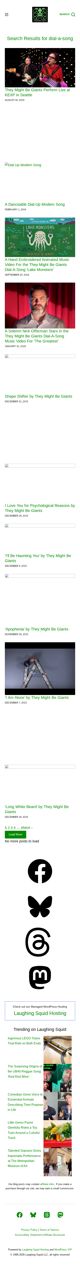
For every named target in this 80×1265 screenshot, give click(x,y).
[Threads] (40, 955)
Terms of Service (49, 1229)
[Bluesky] (40, 920)
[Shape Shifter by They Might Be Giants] (40, 374)
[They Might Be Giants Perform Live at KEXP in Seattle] (40, 68)
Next (27, 828)
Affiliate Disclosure (54, 1234)
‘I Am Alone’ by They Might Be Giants (37, 697)
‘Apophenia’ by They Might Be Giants (36, 629)
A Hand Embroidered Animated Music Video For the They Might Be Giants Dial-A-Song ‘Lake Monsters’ (37, 264)
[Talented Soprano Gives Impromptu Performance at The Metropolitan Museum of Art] (57, 1162)
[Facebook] (40, 885)
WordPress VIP (63, 1249)
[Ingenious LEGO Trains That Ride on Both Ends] (57, 1049)
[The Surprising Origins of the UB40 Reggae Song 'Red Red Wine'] (57, 1077)
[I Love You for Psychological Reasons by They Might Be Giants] (40, 483)
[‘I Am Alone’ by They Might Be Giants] (40, 668)
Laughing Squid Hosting (40, 1013)
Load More (15, 834)
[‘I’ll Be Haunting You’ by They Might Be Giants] (40, 538)
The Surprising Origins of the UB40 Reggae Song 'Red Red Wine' (25, 1071)
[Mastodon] (40, 991)
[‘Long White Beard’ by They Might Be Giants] (40, 784)
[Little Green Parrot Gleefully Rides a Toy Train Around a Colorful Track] (57, 1134)
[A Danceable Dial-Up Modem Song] (40, 182)
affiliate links (47, 1184)
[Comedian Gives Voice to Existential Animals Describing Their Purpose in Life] (57, 1106)
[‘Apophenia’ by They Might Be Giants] (40, 600)
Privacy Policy (29, 1229)
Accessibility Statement (28, 1234)
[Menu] (6, 14)
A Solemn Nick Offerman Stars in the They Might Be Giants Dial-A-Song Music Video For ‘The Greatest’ (37, 336)
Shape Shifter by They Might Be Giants (38, 396)
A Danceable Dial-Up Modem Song (35, 204)
